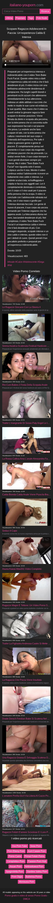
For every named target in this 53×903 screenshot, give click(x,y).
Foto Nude (42, 18)
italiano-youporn (26, 5)
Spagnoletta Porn (14, 871)
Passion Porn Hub (37, 861)
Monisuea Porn (26, 881)
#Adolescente (30, 262)
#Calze (18, 262)
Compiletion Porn (15, 861)
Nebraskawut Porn (34, 866)
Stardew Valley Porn (37, 871)
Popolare (20, 18)
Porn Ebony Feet (15, 851)
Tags (30, 18)
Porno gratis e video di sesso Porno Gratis (26, 895)
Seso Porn (35, 846)
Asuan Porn (15, 866)
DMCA (26, 899)
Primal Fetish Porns (34, 856)
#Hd (9, 265)
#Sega (40, 262)
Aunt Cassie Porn (37, 851)
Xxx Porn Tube (19, 846)
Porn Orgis (17, 876)
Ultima (9, 18)
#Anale (11, 262)
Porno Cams (15, 856)
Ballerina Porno (33, 876)
